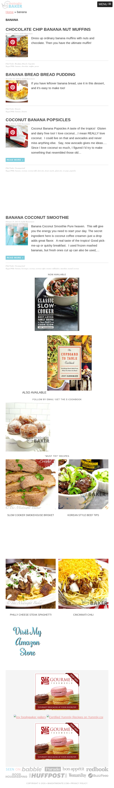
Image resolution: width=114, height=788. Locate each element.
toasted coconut (73, 268)
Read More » (15, 160)
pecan (37, 66)
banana (18, 66)
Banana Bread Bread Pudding (40, 74)
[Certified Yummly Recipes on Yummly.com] (76, 717)
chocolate (25, 66)
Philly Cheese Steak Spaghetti (31, 615)
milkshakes (56, 268)
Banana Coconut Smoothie (37, 217)
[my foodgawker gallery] (30, 717)
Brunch (24, 64)
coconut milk (32, 171)
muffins (31, 66)
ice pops (66, 171)
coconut (24, 171)
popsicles (73, 171)
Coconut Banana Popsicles (38, 119)
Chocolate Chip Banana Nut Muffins (48, 29)
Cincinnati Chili (83, 615)
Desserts (17, 109)
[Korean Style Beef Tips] (83, 485)
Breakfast (18, 64)
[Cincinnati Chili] (83, 584)
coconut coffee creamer (43, 268)
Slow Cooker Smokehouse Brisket (30, 515)
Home (10, 12)
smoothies (63, 268)
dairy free (41, 171)
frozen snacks (49, 171)
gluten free (58, 171)
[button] (105, 4)
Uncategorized (20, 168)
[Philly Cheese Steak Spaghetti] (31, 584)
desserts (24, 111)
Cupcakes (31, 64)
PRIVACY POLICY (79, 783)
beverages (25, 268)
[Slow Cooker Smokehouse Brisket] (31, 485)
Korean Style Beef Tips (83, 515)
